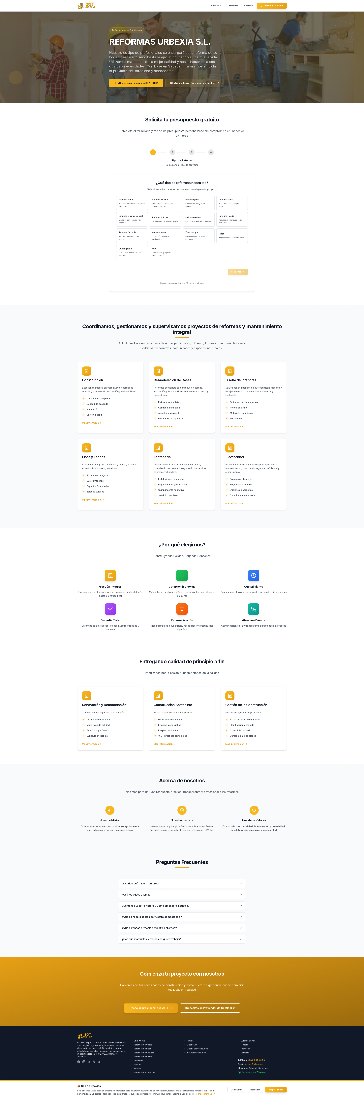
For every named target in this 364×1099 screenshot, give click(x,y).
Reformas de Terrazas (144, 1072)
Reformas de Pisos (142, 1048)
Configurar (236, 1089)
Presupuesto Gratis (273, 5)
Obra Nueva (139, 1040)
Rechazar (255, 1089)
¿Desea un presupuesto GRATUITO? (138, 83)
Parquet (137, 1064)
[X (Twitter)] (99, 1061)
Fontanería (138, 1060)
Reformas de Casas (143, 1044)
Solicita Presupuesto (196, 1052)
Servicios (216, 5)
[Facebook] (78, 1061)
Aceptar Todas (276, 1089)
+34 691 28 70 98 (256, 1060)
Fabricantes (246, 1048)
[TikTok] (89, 1061)
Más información (91, 422)
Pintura (190, 1040)
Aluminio (137, 1068)
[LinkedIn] (94, 1061)
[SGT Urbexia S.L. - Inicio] (86, 5)
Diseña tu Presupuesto (197, 1048)
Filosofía (244, 1044)
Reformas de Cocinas (144, 1052)
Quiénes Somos (248, 1040)
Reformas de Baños (143, 1056)
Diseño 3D (192, 1044)
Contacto (249, 5)
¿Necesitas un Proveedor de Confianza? (196, 83)
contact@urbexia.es (254, 1064)
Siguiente (236, 272)
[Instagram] (83, 1061)
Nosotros (233, 5)
